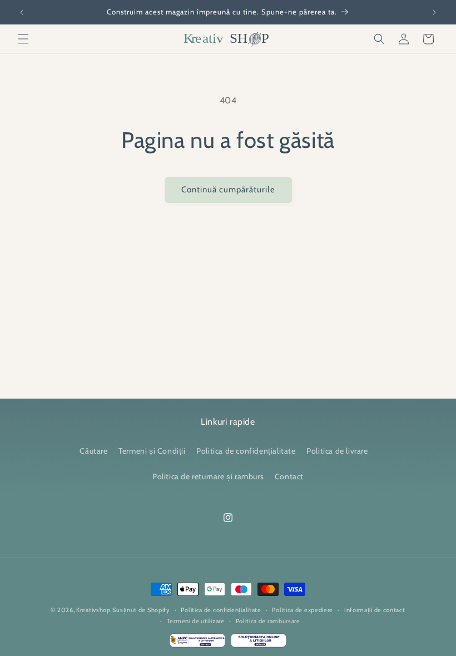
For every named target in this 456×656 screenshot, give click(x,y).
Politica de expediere (302, 610)
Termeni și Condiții (151, 451)
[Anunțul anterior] (21, 12)
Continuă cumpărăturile (228, 190)
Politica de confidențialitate (245, 451)
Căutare (93, 451)
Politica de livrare (337, 451)
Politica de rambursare (268, 621)
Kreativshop (93, 610)
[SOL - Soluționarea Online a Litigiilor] (258, 643)
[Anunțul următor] (434, 12)
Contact (289, 476)
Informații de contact (374, 610)
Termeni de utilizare (196, 621)
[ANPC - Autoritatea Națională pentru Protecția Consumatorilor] (197, 643)
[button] (23, 39)
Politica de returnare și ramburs (208, 476)
